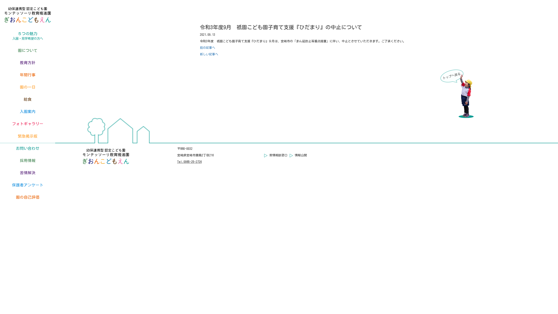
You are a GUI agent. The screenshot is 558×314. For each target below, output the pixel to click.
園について (27, 50)
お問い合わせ (27, 148)
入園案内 (28, 111)
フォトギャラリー (27, 124)
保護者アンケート (27, 185)
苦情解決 (28, 173)
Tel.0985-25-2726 (189, 161)
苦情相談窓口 (278, 155)
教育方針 (28, 63)
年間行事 (28, 75)
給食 (28, 99)
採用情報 (28, 160)
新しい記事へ (209, 54)
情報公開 (301, 155)
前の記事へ (207, 47)
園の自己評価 (27, 197)
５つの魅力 (27, 36)
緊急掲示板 (27, 136)
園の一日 (28, 87)
